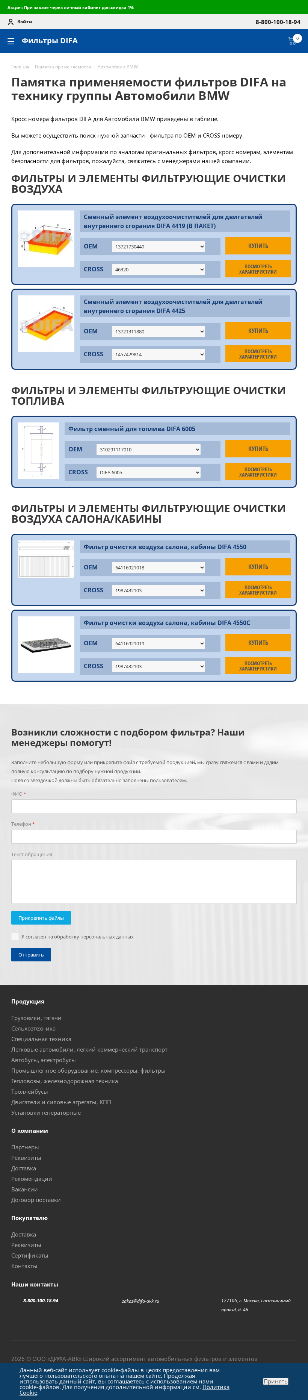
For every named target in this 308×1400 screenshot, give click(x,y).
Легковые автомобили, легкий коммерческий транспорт (89, 1049)
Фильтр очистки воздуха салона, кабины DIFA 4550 (165, 547)
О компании (29, 1130)
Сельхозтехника (33, 1028)
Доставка (23, 1168)
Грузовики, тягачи (36, 1018)
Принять (276, 1381)
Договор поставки (36, 1199)
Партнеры (25, 1147)
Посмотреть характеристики (258, 269)
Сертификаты (29, 1255)
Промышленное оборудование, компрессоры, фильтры (88, 1070)
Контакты (24, 1266)
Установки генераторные (46, 1112)
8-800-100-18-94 (40, 1300)
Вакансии (24, 1189)
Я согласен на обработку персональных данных (77, 936)
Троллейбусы (29, 1091)
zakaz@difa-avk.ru (140, 1301)
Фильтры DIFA (50, 40)
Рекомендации (31, 1178)
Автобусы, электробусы (43, 1060)
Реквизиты (26, 1157)
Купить (258, 245)
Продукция (27, 1001)
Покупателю (29, 1217)
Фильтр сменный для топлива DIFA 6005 (131, 429)
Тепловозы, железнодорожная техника (64, 1081)
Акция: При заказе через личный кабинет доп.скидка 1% (71, 7)
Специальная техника (41, 1039)
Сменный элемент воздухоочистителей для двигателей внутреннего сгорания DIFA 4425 (173, 306)
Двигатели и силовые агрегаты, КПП (61, 1102)
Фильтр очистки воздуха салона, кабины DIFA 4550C (167, 623)
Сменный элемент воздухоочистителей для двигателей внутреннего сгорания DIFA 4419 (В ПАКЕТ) (173, 221)
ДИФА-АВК (64, 1358)
